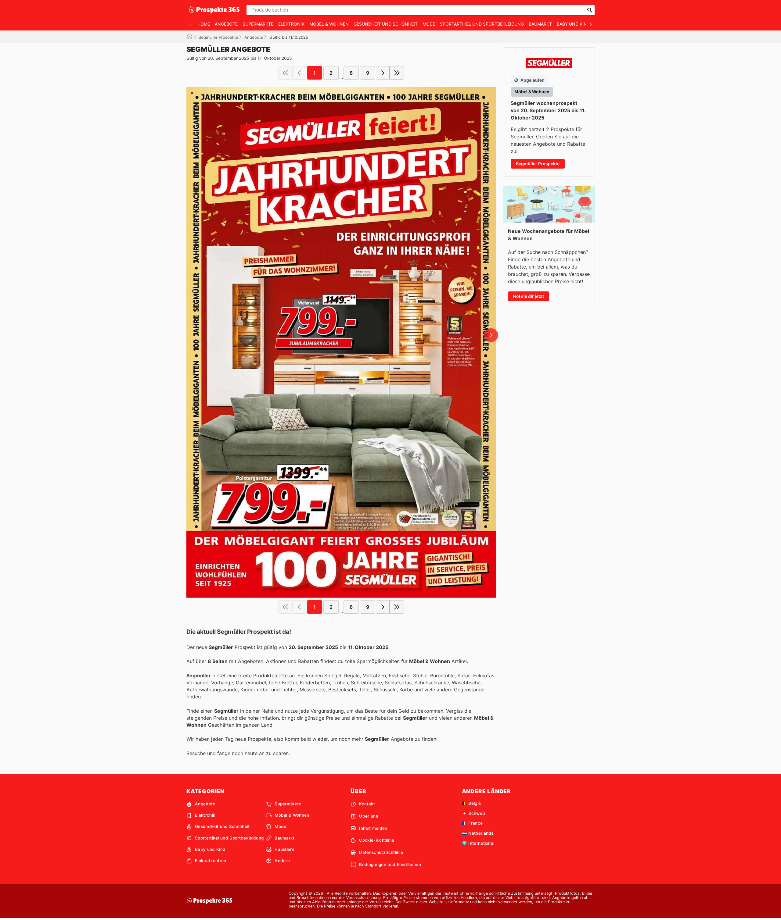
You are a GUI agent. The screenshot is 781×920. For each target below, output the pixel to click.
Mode (429, 24)
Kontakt (367, 803)
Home (203, 24)
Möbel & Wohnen (329, 24)
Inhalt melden (373, 828)
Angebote (226, 24)
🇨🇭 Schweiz (474, 813)
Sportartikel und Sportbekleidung (482, 24)
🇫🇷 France (472, 823)
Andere (282, 860)
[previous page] (299, 73)
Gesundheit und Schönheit (386, 24)
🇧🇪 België (471, 803)
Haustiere (284, 849)
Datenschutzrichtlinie (381, 852)
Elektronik (291, 24)
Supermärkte (258, 24)
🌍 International (478, 843)
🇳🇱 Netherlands (478, 833)
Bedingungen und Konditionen (390, 864)
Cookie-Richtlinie (376, 840)
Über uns (368, 816)
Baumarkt (540, 24)
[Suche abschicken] (590, 10)
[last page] (397, 73)
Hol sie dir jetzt (528, 296)
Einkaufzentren (210, 860)
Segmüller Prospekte (218, 37)
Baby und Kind (573, 24)
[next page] (383, 73)
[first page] (285, 73)
